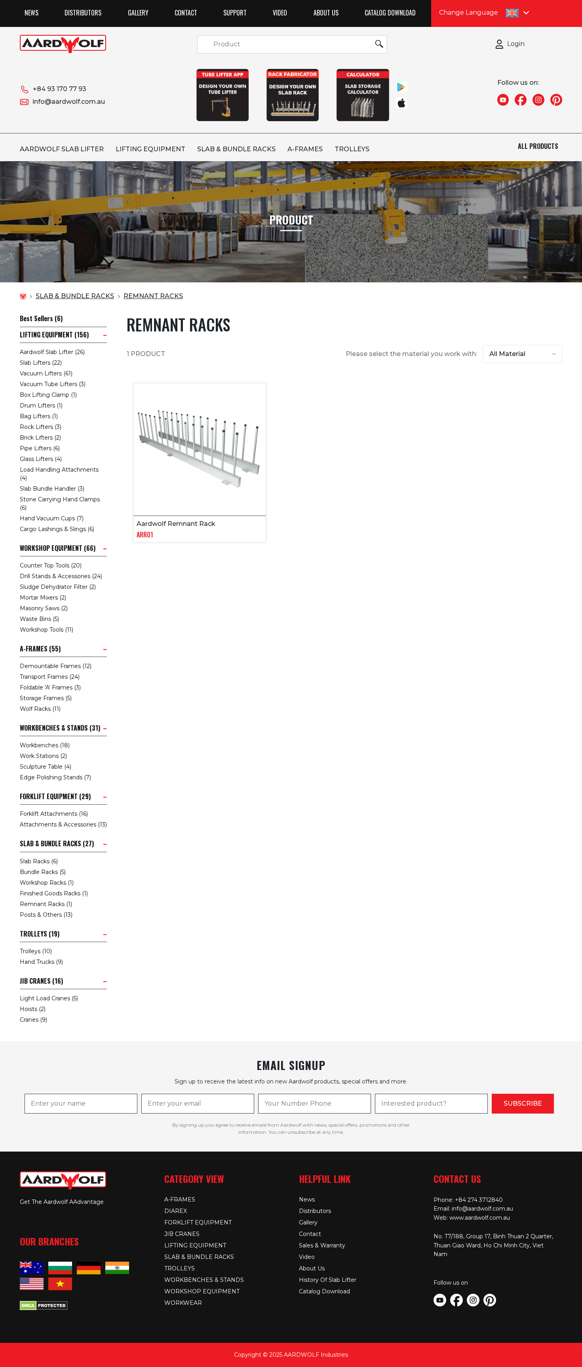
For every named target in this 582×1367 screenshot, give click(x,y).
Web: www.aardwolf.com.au (472, 1217)
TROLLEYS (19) (39, 934)
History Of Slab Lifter (327, 1279)
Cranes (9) (33, 1019)
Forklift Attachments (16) (54, 813)
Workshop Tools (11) (46, 629)
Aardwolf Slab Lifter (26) (52, 352)
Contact (186, 12)
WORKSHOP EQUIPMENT (202, 1291)
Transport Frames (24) (50, 676)
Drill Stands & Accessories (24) (61, 576)
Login (516, 44)
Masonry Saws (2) (44, 608)
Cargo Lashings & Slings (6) (57, 529)
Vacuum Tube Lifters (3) (53, 384)
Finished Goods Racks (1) (54, 893)
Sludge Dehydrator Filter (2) (58, 586)
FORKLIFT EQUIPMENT (198, 1222)
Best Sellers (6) (41, 318)
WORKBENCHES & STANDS (204, 1279)
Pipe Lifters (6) (40, 448)
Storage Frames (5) (46, 698)
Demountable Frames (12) (55, 666)
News (31, 12)
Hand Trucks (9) (41, 961)
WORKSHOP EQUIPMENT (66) (57, 548)
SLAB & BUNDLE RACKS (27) (57, 843)
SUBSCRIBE (523, 1103)
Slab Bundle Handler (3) (52, 488)
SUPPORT (235, 12)
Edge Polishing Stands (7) (55, 777)
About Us (326, 12)
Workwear (183, 1302)
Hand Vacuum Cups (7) (52, 518)
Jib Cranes (182, 1234)
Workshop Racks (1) (47, 882)
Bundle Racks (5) (43, 872)
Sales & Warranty (322, 1245)
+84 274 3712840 (479, 1199)
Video (280, 12)
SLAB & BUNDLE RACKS (236, 149)
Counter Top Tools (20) (51, 565)
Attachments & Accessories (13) (63, 824)
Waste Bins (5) (39, 619)
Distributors (83, 12)
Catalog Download (390, 12)
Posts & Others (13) (46, 914)
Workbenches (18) (45, 745)
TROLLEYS (352, 149)
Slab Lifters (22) (41, 362)
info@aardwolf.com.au (68, 101)
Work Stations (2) (43, 756)
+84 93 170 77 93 (59, 89)
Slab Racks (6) (39, 861)
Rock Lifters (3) (40, 426)
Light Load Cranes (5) (49, 998)
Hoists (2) (33, 1009)
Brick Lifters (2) (40, 437)
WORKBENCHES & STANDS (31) (60, 728)
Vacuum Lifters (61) (46, 373)
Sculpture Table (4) (45, 766)
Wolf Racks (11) (40, 708)
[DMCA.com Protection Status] (44, 1304)
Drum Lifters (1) (41, 405)
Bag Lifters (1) (39, 416)
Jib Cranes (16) (41, 981)
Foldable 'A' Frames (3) (50, 687)
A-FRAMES (305, 149)
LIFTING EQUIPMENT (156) (54, 335)
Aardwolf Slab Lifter (62, 149)
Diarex (175, 1211)
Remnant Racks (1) (46, 904)
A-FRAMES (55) (40, 649)
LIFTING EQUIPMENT (150, 149)
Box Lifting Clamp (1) (48, 394)
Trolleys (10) (36, 951)
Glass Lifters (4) (41, 459)
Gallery (138, 12)
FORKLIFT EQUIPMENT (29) (55, 796)
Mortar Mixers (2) (43, 597)
